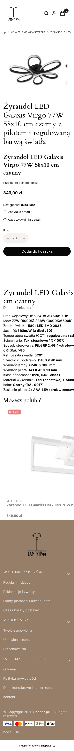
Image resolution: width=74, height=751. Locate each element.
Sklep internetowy (35, 745)
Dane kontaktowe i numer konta (28, 688)
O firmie (9, 669)
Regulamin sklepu (16, 582)
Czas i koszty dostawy (21, 610)
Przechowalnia (14, 649)
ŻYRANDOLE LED (60, 32)
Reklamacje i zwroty (19, 592)
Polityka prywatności (19, 678)
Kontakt (9, 697)
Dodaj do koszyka (37, 251)
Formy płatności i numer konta (27, 601)
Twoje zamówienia (17, 630)
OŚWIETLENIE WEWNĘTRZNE (28, 32)
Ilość (6, 230)
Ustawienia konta (16, 640)
